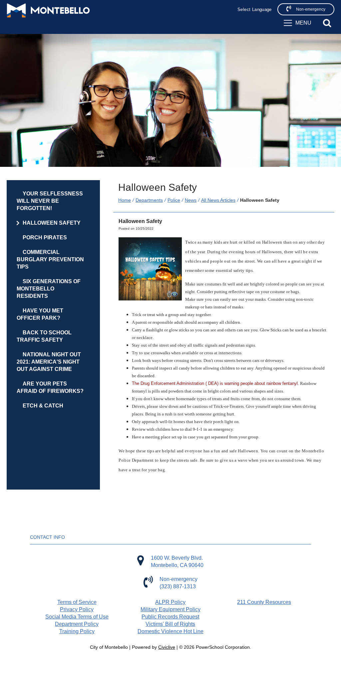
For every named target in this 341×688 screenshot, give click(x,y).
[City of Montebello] (48, 10)
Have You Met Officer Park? (40, 314)
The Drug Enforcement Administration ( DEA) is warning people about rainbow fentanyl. (215, 383)
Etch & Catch (43, 405)
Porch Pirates (45, 237)
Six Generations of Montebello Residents (49, 289)
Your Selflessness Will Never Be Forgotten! (50, 201)
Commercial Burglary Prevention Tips (50, 259)
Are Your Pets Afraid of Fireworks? (50, 387)
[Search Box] (327, 23)
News (190, 200)
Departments (149, 200)
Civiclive (166, 647)
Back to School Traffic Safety (44, 336)
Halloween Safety (52, 223)
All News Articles (218, 200)
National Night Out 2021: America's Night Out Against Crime (49, 362)
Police (174, 200)
